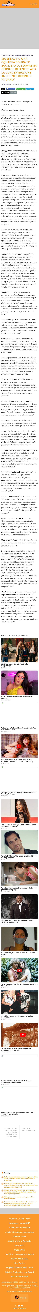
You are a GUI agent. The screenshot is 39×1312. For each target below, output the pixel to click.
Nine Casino (19, 1263)
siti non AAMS (19, 1236)
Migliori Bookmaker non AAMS (19, 1272)
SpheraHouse (22, 1308)
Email (14, 92)
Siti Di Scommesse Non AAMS (19, 1254)
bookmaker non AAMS (19, 1223)
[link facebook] (19, 1305)
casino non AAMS (19, 1259)
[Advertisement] (19, 28)
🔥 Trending (5, 1173)
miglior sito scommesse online (19, 1232)
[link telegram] (22, 1305)
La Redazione (6, 84)
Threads (6, 92)
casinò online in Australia (19, 1241)
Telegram (30, 89)
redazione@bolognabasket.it (22, 1291)
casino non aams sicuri (19, 1227)
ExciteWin (19, 1245)
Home (4, 55)
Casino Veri (19, 1250)
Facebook (11, 89)
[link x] (16, 1305)
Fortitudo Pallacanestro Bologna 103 (20, 55)
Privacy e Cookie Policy (19, 1219)
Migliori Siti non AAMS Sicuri (19, 1267)
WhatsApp (21, 89)
